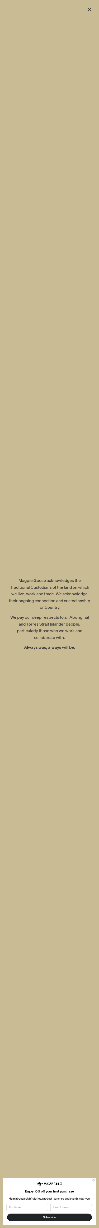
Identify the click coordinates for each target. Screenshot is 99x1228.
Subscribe (49, 1217)
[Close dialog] (93, 1180)
